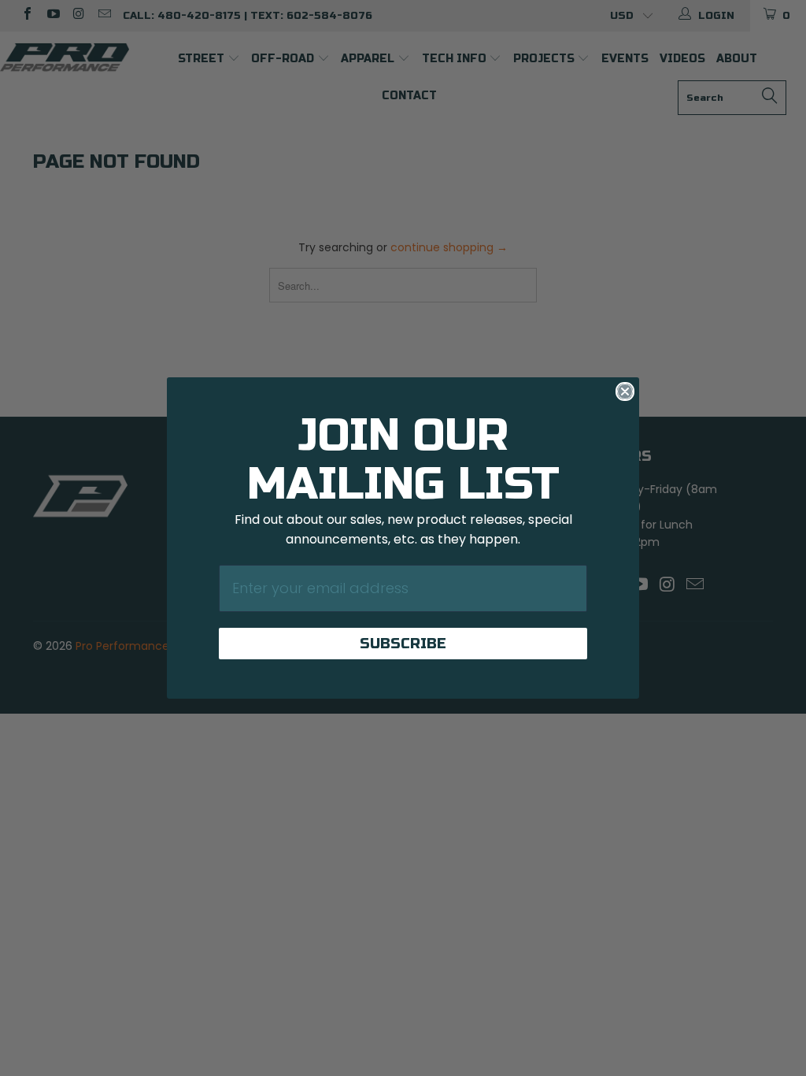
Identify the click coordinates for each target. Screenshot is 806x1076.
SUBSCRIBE (403, 643)
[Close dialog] (625, 391)
